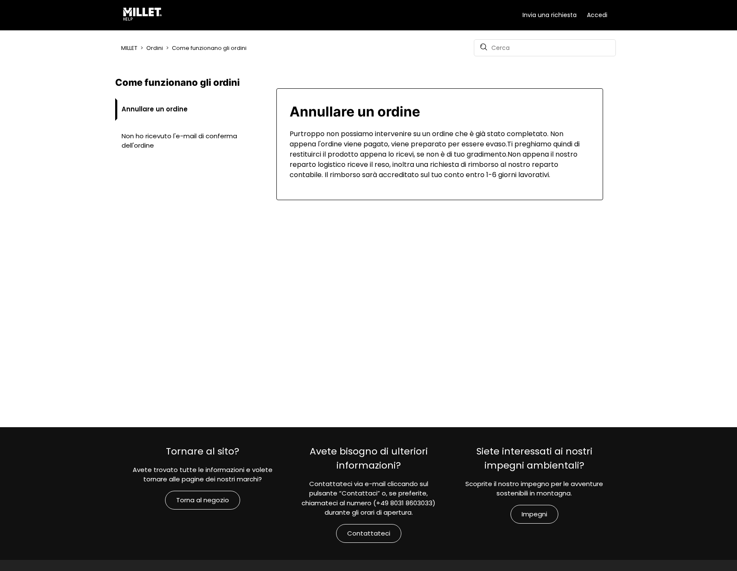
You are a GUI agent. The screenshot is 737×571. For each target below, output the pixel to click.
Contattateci (368, 533)
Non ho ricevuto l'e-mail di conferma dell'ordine (179, 140)
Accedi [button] (597, 15)
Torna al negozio (202, 499)
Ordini (154, 48)
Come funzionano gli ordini (209, 48)
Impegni (534, 514)
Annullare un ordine (155, 109)
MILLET (129, 48)
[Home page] (144, 15)
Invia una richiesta (549, 15)
